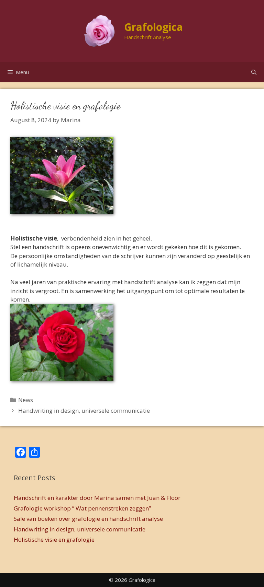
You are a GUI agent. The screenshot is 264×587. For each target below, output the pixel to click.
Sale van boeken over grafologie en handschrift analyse (88, 519)
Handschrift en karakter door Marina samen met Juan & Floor (97, 498)
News (25, 400)
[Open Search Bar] (254, 72)
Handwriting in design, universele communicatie (84, 410)
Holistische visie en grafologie (54, 539)
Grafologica (153, 27)
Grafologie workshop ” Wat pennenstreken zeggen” (82, 508)
